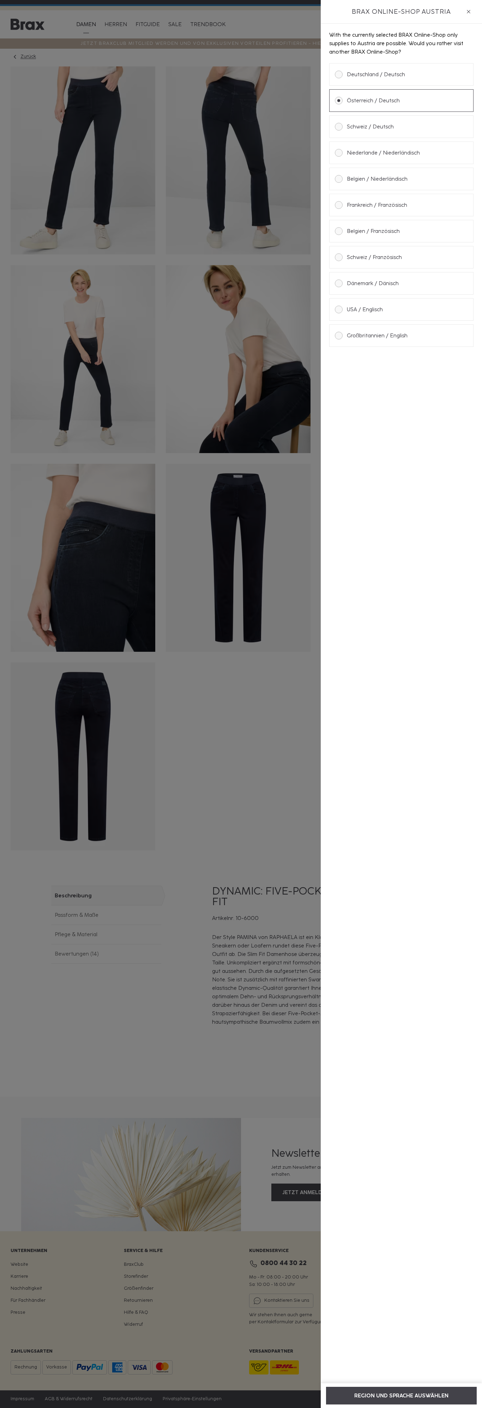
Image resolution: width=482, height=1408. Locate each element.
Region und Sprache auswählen (401, 1395)
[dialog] (401, 704)
